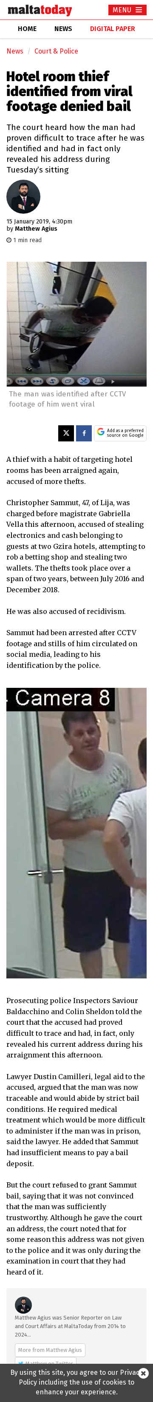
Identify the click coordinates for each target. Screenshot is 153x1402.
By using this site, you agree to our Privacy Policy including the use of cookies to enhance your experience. (76, 1382)
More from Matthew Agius (50, 1350)
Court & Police (56, 51)
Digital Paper (112, 29)
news (63, 29)
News (14, 51)
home (27, 29)
